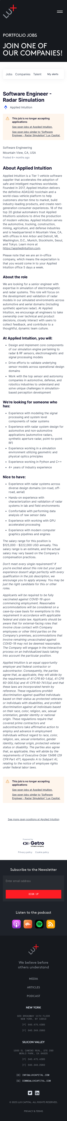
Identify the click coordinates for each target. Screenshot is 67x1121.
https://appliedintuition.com (21, 248)
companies (22, 74)
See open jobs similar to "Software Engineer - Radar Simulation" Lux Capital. (36, 133)
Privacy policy (25, 852)
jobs (9, 74)
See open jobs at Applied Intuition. (32, 126)
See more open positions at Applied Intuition (33, 819)
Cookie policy (42, 852)
